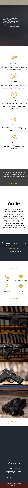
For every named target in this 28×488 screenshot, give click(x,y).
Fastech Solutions (17, 483)
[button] (2, 2)
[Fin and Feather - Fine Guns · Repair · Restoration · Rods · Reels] (15, 2)
